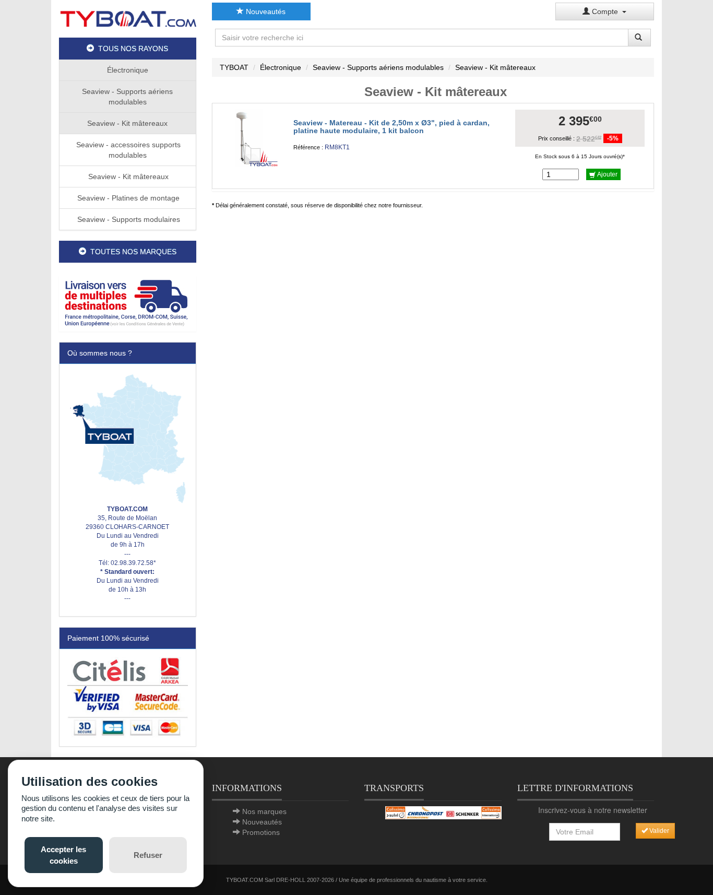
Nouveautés (265, 11)
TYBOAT (234, 67)
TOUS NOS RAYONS (131, 48)
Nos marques (264, 811)
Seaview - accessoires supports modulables (127, 149)
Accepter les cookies (63, 855)
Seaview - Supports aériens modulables (127, 96)
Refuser (148, 855)
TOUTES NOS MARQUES (131, 252)
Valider (658, 830)
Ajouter (606, 174)
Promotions (261, 832)
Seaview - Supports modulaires (127, 219)
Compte (606, 11)
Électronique (127, 70)
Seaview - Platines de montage (127, 198)
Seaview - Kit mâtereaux (127, 123)
